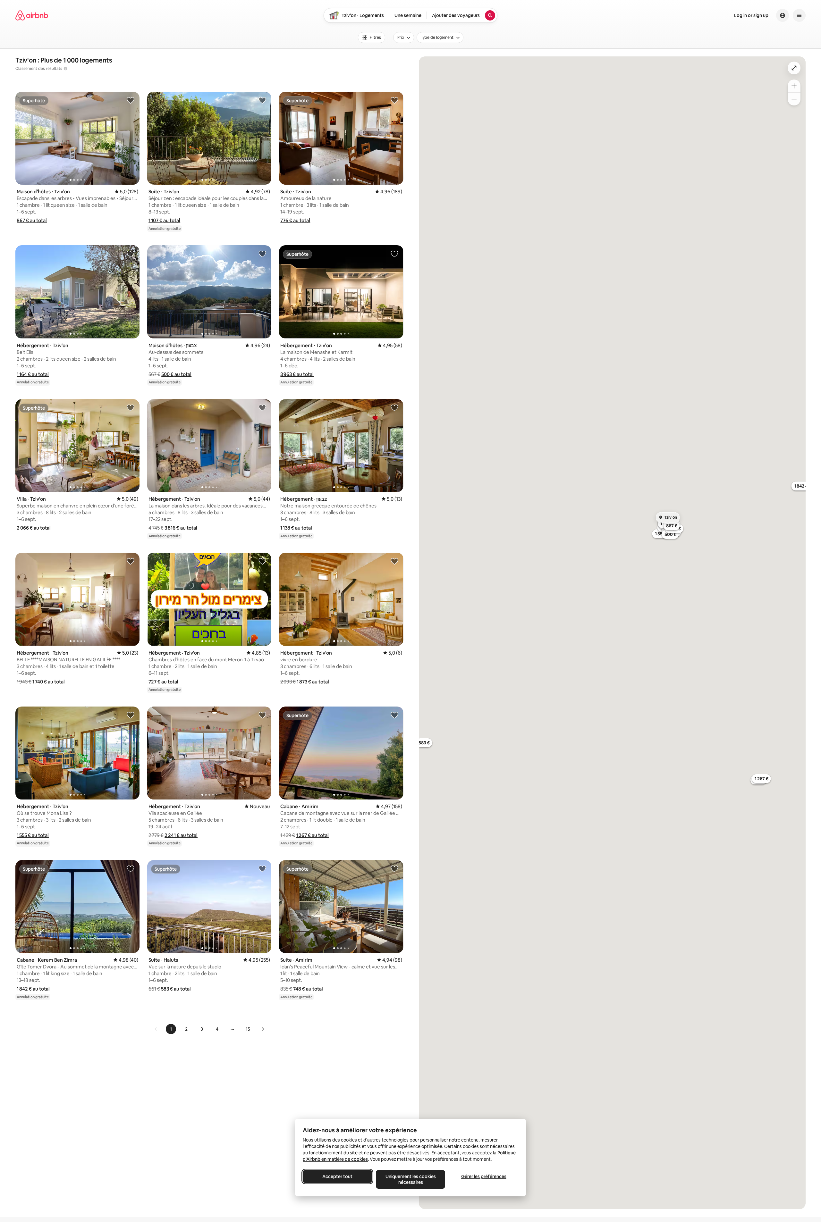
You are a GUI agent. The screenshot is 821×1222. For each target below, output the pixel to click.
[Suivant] (263, 1029)
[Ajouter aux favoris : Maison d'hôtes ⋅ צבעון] (262, 253)
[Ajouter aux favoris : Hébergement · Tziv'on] (262, 561)
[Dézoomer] (794, 86)
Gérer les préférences (483, 1176)
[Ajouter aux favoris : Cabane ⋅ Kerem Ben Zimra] (130, 868)
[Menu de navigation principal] (799, 15)
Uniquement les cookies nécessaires (410, 1179)
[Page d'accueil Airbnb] (31, 15)
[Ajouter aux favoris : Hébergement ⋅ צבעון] (394, 407)
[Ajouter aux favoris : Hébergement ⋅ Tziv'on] (130, 253)
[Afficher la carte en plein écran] (794, 68)
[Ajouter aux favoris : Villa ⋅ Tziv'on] (130, 407)
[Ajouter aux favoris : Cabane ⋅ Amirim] (394, 715)
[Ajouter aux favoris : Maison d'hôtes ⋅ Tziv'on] (130, 100)
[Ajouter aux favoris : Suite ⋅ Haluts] (262, 868)
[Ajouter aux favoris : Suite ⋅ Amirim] (394, 868)
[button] (32, 220)
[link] (156, 1029)
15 (248, 1029)
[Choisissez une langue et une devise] (782, 15)
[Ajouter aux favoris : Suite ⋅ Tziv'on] (262, 100)
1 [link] (171, 1029)
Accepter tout (337, 1176)
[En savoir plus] (65, 69)
